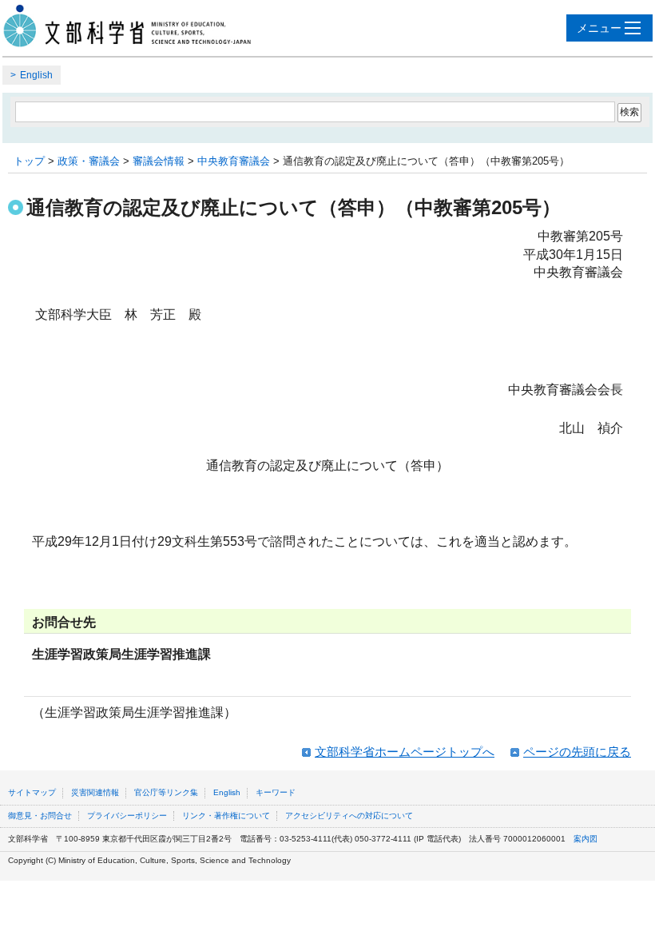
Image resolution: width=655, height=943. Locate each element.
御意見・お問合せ (40, 815)
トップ (29, 161)
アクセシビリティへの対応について (349, 815)
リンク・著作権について (226, 815)
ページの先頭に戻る (577, 751)
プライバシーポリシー (127, 815)
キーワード (276, 792)
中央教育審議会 (233, 161)
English (36, 75)
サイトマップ (32, 792)
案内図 (585, 838)
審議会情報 (159, 161)
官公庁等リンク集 (166, 792)
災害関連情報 (95, 792)
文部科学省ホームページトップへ (404, 751)
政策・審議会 (89, 161)
